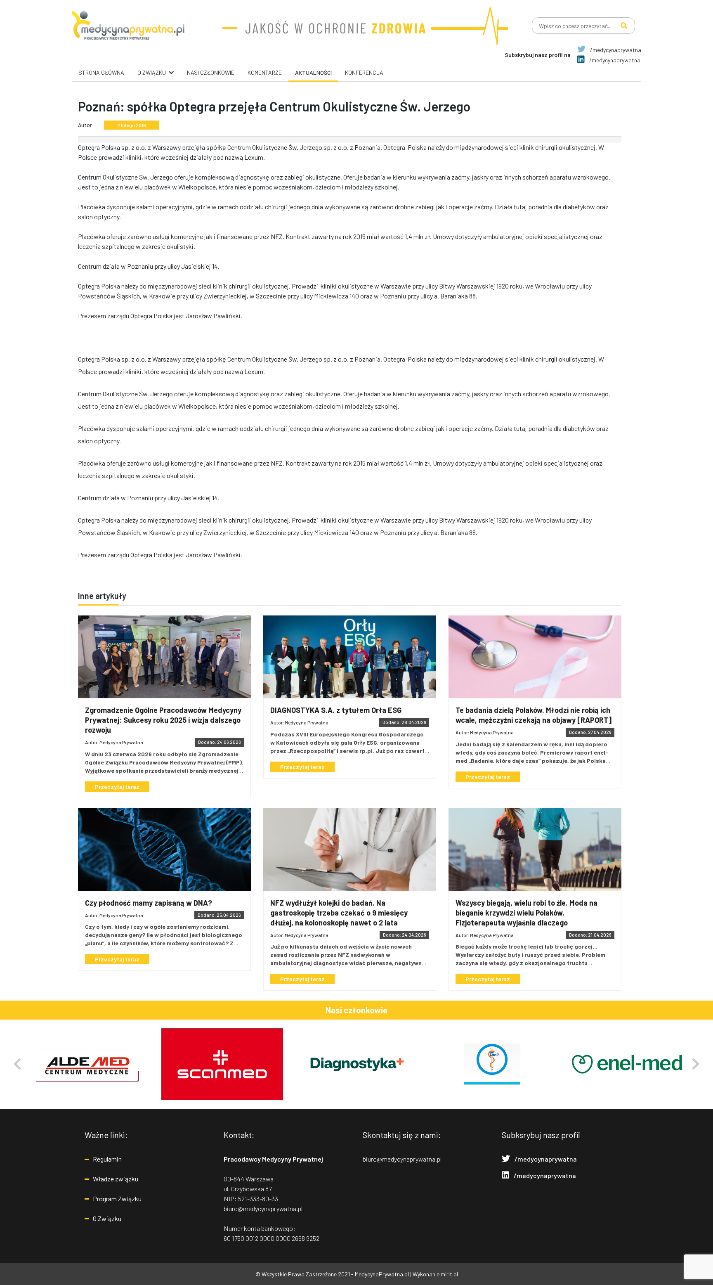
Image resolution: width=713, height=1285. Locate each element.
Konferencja (364, 72)
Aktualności (313, 72)
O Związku (107, 1218)
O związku (151, 72)
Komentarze (265, 72)
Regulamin (107, 1159)
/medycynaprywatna (615, 49)
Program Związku (117, 1198)
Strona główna (101, 72)
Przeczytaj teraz (117, 786)
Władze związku (115, 1179)
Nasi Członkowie (210, 72)
